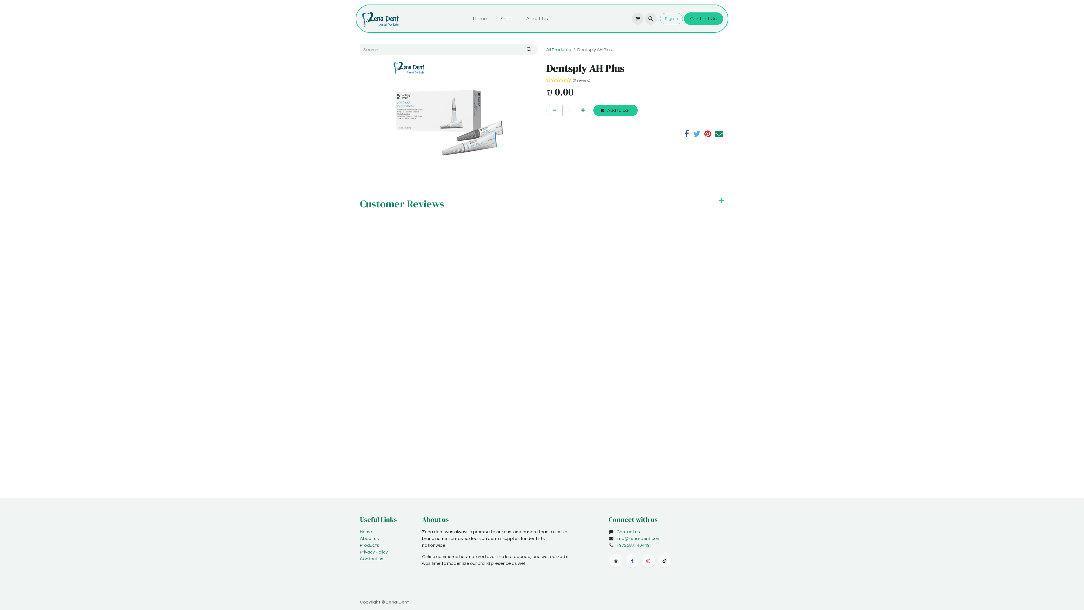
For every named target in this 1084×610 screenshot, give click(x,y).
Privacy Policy (374, 552)
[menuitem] (480, 19)
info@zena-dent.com (639, 538)
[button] (651, 19)
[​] (616, 561)
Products (369, 545)
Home (366, 532)
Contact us (371, 559)
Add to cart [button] (618, 110)
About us (369, 538)
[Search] (529, 49)
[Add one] (583, 110)
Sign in (671, 18)
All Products (558, 49)
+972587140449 (633, 545)
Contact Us (703, 18)
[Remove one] (554, 110)
